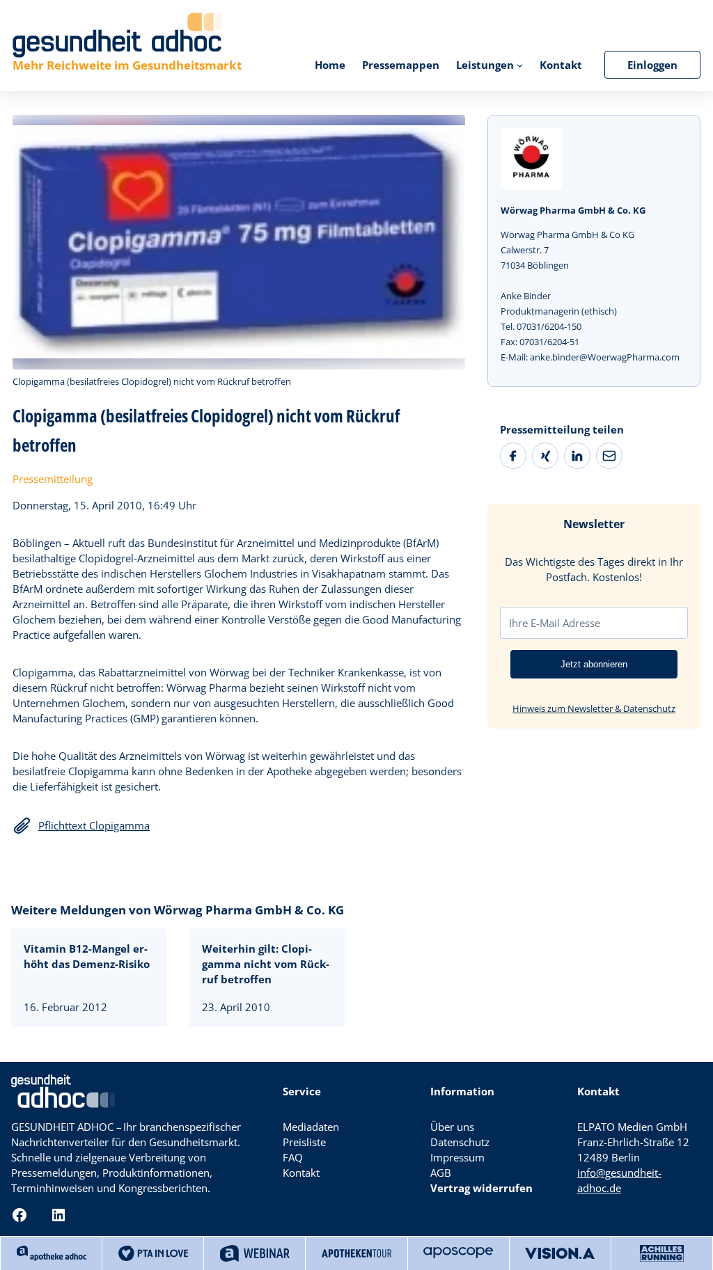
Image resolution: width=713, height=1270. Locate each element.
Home (330, 65)
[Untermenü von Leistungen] (520, 64)
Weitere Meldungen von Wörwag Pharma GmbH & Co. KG (177, 910)
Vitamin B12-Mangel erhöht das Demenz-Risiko (87, 956)
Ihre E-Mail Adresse (554, 623)
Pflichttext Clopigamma (94, 825)
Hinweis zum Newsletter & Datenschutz (593, 708)
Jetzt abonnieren (594, 664)
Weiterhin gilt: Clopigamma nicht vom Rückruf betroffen (265, 964)
